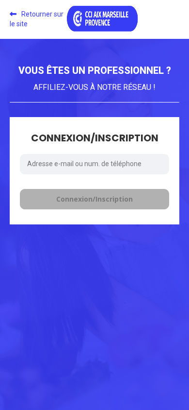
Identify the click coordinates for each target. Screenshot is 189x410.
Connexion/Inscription (94, 199)
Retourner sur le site (36, 19)
